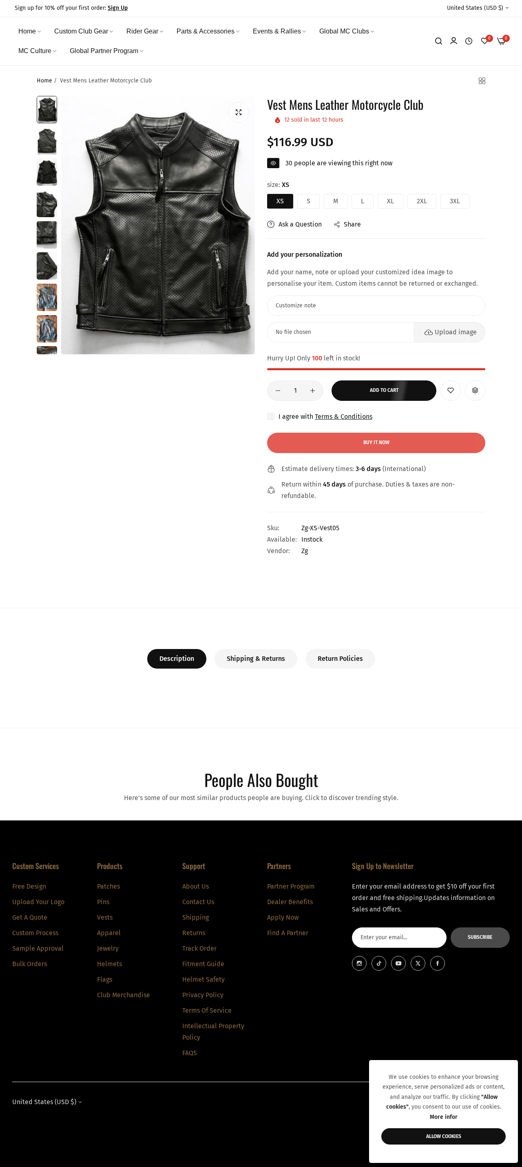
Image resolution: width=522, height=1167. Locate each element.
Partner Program (291, 886)
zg (304, 551)
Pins (103, 902)
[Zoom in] (238, 112)
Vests (105, 917)
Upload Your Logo (38, 902)
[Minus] (278, 390)
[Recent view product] (468, 41)
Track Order (199, 948)
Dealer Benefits (290, 902)
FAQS (189, 1053)
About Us (195, 886)
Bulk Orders (29, 964)
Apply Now (283, 917)
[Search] (438, 41)
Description (176, 658)
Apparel (109, 933)
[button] (450, 390)
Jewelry (108, 948)
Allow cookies (443, 1136)
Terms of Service (207, 1010)
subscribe (480, 937)
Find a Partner (287, 933)
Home (44, 80)
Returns (193, 933)
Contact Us (198, 902)
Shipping (195, 917)
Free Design (29, 886)
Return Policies (340, 658)
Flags (104, 979)
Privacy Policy (202, 995)
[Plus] (312, 390)
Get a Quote (29, 917)
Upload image (456, 332)
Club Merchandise (123, 995)
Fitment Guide (203, 964)
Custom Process (35, 933)
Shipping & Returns (256, 658)
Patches (108, 886)
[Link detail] (359, 963)
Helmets (109, 964)
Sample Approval (38, 948)
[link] (30, 31)
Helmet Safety (203, 979)
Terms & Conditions (343, 416)
